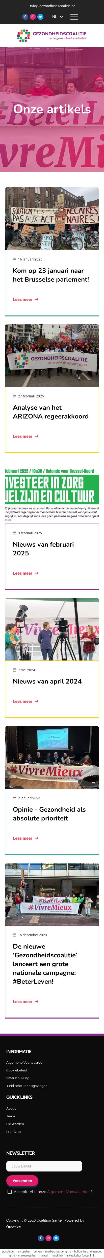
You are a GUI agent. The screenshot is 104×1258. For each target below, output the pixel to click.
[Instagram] (33, 17)
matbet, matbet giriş (58, 1251)
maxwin (44, 1255)
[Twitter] (40, 17)
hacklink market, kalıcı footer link (74, 1255)
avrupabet (24, 1251)
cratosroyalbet (27, 1255)
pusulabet (8, 1251)
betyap (38, 1251)
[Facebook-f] (25, 17)
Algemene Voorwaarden (68, 1192)
